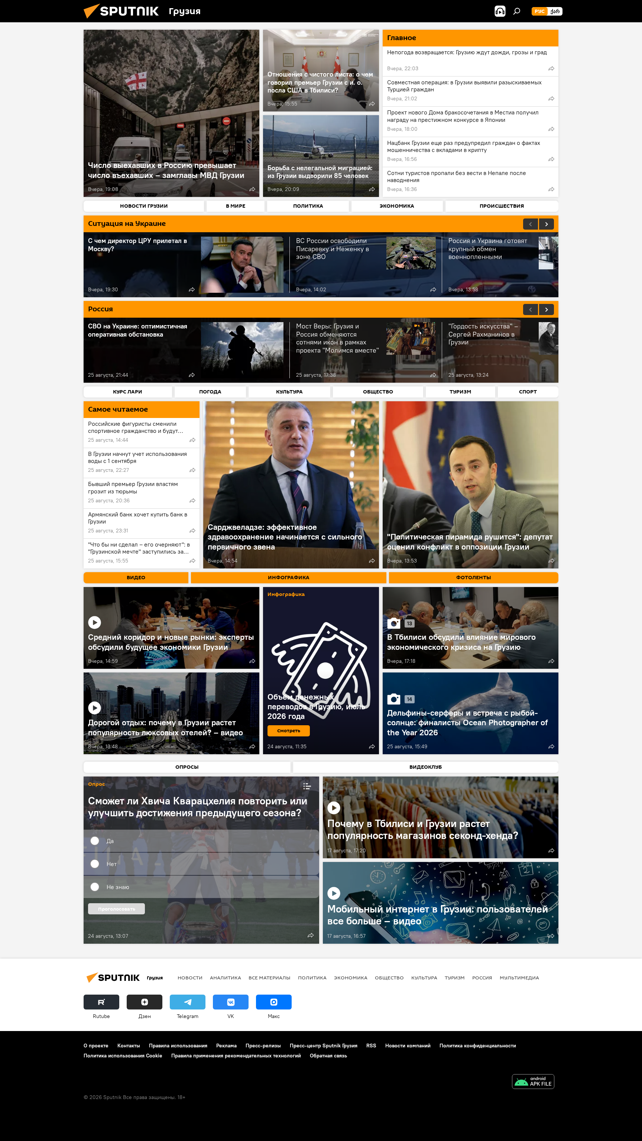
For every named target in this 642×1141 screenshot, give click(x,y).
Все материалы (270, 977)
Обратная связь (328, 1055)
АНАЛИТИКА (225, 977)
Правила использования (178, 1045)
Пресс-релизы (263, 1045)
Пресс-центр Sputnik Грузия (323, 1045)
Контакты (128, 1045)
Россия (482, 977)
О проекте (96, 1045)
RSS (371, 1045)
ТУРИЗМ (455, 977)
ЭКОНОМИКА (350, 977)
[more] (252, 189)
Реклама (226, 1045)
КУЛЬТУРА (424, 977)
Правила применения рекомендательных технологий (236, 1055)
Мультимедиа (519, 977)
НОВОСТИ (190, 977)
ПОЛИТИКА (312, 977)
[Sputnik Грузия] (124, 20)
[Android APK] (533, 1082)
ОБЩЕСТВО (389, 977)
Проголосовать (116, 909)
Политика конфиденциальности (478, 1045)
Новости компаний (408, 1045)
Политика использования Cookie (123, 1055)
